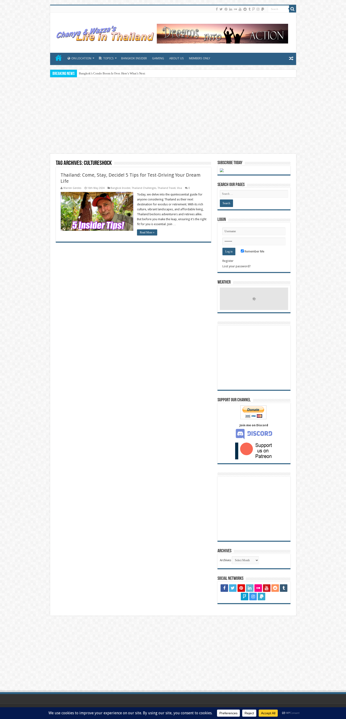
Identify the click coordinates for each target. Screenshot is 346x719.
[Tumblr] (249, 9)
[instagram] (258, 9)
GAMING (158, 58)
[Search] (292, 8)
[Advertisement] (173, 116)
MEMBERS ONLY (199, 58)
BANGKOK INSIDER (134, 58)
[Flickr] (235, 9)
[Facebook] (216, 9)
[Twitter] (221, 9)
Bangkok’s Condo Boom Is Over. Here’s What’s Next (112, 73)
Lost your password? (236, 266)
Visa (179, 188)
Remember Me (254, 251)
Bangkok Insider (120, 188)
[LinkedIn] (231, 9)
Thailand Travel (167, 188)
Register (227, 261)
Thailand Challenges (144, 188)
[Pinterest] (226, 9)
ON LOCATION (81, 58)
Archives (225, 560)
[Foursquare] (253, 9)
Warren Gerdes (72, 188)
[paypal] (263, 9)
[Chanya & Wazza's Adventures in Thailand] (171, 31)
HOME (58, 58)
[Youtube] (240, 9)
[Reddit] (245, 9)
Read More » (147, 232)
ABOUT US (176, 58)
